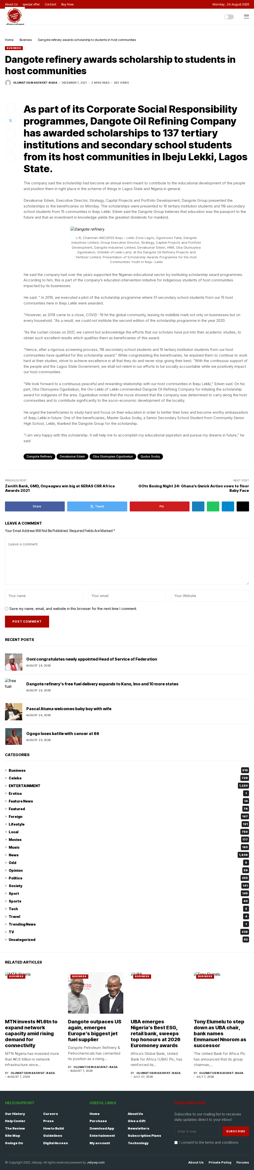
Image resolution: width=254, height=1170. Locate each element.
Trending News (128, 924)
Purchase (98, 1121)
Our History (15, 1114)
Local (128, 832)
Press (48, 1121)
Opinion (128, 870)
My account (100, 1143)
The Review (15, 1128)
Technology (138, 1143)
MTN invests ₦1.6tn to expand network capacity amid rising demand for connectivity (31, 1033)
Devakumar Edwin (72, 456)
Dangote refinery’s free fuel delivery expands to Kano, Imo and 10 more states (102, 683)
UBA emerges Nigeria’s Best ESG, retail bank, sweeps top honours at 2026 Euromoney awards (155, 1033)
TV (128, 932)
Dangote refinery (39, 456)
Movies (128, 839)
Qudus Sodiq (150, 456)
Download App (102, 1128)
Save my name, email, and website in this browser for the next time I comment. (73, 609)
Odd (128, 863)
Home (9, 40)
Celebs (128, 778)
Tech (128, 909)
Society (128, 886)
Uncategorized (128, 939)
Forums (242, 1162)
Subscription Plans (144, 1135)
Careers (50, 1114)
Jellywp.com (96, 1162)
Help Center (15, 1121)
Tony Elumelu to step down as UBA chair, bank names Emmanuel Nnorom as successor (220, 1033)
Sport (128, 893)
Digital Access (55, 1143)
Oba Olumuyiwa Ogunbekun (113, 456)
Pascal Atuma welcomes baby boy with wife (68, 708)
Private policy (220, 1162)
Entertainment (102, 1135)
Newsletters (138, 1128)
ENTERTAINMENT (128, 786)
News (128, 855)
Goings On (14, 1143)
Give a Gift (136, 1121)
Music (128, 847)
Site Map (12, 1135)
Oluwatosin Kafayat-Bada (35, 82)
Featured (128, 809)
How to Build (53, 1128)
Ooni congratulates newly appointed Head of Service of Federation (91, 659)
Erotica (128, 793)
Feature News (128, 801)
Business (26, 40)
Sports (128, 901)
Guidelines (52, 1135)
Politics (128, 878)
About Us (135, 1114)
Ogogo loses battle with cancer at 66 (62, 733)
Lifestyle (128, 824)
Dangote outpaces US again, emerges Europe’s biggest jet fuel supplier (94, 1030)
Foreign (128, 816)
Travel (128, 916)
